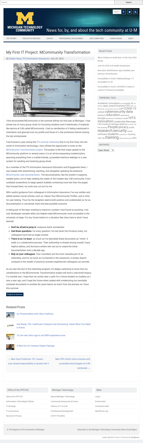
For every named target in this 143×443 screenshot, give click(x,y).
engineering (124, 115)
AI (132, 103)
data (129, 111)
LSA (100, 124)
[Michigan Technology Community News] (71, 34)
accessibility (125, 103)
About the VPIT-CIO (14, 396)
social (129, 131)
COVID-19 (130, 108)
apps (105, 105)
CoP (121, 108)
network (131, 124)
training (112, 137)
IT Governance (12, 411)
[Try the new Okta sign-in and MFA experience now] (10, 341)
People (113, 127)
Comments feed (102, 406)
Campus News (116, 38)
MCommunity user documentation (23, 174)
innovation (105, 121)
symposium (123, 134)
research (105, 130)
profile (131, 127)
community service (111, 109)
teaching (131, 134)
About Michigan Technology (63, 396)
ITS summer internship (48, 142)
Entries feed (100, 401)
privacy (123, 127)
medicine (106, 124)
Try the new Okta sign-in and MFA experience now (41, 335)
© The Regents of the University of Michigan (26, 429)
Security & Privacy (14, 416)
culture (101, 112)
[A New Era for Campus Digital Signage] (10, 351)
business (120, 106)
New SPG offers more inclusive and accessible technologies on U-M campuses (72, 363)
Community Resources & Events (64, 401)
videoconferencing (125, 138)
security (120, 130)
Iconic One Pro (108, 437)
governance (110, 118)
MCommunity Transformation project (24, 149)
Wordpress (135, 437)
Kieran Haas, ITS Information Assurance (29, 58)
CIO (127, 105)
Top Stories (11, 38)
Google (101, 118)
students (113, 134)
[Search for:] (57, 2)
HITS (132, 118)
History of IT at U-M (59, 406)
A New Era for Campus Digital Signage (35, 345)
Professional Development (71, 38)
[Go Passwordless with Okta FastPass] (10, 319)
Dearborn (102, 115)
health (125, 118)
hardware (119, 118)
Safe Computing (97, 38)
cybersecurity (115, 111)
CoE (131, 106)
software (102, 134)
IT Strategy (11, 406)
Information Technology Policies (20, 401)
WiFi (135, 138)
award (112, 105)
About (131, 38)
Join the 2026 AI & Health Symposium (114, 66)
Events (50, 38)
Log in (97, 396)
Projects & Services (31, 38)
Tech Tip (101, 138)
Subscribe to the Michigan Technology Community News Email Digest (107, 429)
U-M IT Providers (58, 416)
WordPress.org (101, 411)
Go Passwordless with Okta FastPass (35, 314)
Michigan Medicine (119, 124)
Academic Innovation (109, 103)
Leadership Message (125, 121)
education (113, 115)
